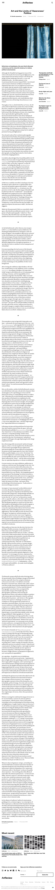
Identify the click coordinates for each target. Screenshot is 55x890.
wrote (18, 188)
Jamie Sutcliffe (42, 101)
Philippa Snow (42, 79)
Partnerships (37, 882)
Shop (26, 882)
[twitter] (5, 870)
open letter (5, 270)
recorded (17, 718)
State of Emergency (7, 325)
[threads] (16, 870)
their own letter (21, 430)
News (9, 851)
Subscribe (45, 875)
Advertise (31, 882)
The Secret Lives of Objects (44, 84)
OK (53, 887)
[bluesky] (10, 870)
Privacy (42, 888)
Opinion (24, 16)
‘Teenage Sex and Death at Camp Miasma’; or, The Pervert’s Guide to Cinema (46, 75)
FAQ (48, 882)
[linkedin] (8, 870)
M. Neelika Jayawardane (16, 16)
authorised (5, 161)
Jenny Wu (41, 93)
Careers (43, 882)
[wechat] (19, 870)
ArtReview (4, 851)
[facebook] (13, 870)
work (7, 230)
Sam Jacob (41, 87)
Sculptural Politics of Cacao (9, 561)
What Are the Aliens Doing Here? (44, 98)
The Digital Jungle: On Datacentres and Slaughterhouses (45, 107)
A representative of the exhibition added (15, 415)
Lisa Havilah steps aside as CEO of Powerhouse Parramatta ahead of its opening (12, 854)
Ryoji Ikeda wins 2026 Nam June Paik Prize (34, 854)
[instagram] (2, 870)
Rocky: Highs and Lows (45, 91)
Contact (22, 882)
